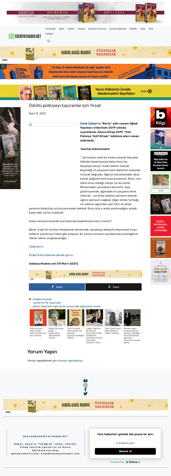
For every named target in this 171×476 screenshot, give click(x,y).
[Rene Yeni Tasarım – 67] (160, 283)
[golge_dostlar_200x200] (160, 148)
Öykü (61, 28)
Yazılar (70, 28)
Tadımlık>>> (36, 246)
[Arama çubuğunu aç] (48, 41)
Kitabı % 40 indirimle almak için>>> (51, 255)
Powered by (117, 462)
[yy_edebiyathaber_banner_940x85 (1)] (85, 60)
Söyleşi (81, 28)
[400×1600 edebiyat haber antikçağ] (10, 188)
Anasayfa (51, 28)
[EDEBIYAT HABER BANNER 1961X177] (85, 99)
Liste (142, 28)
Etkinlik (133, 28)
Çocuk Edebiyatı (118, 28)
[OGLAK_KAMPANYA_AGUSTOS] (160, 235)
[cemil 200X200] (160, 191)
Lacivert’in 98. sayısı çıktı (47, 302)
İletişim (49, 33)
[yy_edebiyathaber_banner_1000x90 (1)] (85, 279)
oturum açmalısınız (70, 360)
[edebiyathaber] (85, 78)
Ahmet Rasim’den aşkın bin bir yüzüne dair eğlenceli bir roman (67, 306)
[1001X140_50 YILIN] (85, 23)
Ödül (151, 28)
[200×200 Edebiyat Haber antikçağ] (160, 213)
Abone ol (125, 451)
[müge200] (160, 170)
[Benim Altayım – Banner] (160, 257)
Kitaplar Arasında (97, 28)
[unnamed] (160, 126)
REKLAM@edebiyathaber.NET (45, 436)
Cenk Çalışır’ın (90, 123)
